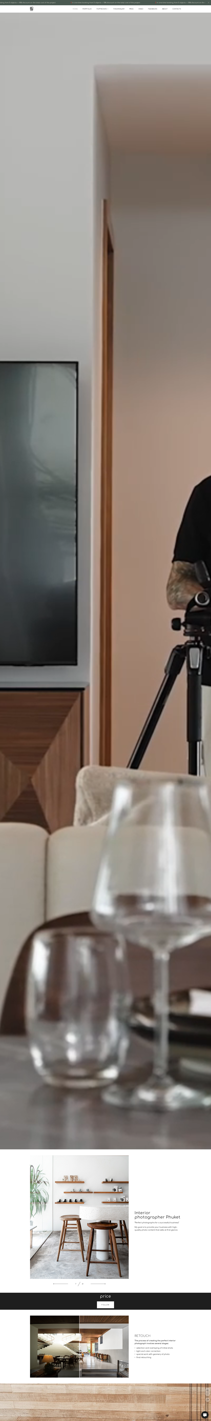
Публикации (118, 9)
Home (75, 9)
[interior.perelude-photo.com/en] (31, 9)
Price (131, 9)
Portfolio (87, 9)
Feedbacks (152, 9)
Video (140, 9)
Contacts (176, 9)
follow (105, 1305)
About (165, 9)
